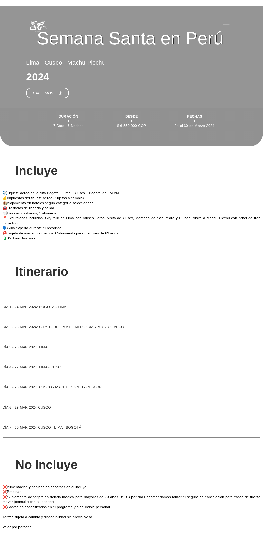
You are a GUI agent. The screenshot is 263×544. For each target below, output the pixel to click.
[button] (131, 311)
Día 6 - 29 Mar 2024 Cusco (27, 407)
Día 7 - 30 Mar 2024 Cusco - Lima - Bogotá (42, 427)
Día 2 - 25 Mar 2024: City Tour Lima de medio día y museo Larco (63, 327)
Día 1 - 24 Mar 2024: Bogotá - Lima (34, 307)
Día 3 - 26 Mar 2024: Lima (25, 347)
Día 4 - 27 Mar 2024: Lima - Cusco (33, 367)
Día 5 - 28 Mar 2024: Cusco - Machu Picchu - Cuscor (52, 387)
